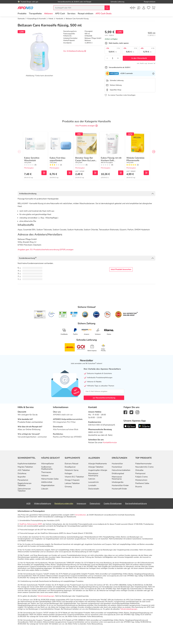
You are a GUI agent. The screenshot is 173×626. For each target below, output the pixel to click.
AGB (28, 503)
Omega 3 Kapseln (72, 480)
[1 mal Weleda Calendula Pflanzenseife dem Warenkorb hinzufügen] (146, 172)
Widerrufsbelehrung (42, 503)
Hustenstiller (117, 463)
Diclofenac (22, 473)
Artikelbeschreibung (27, 193)
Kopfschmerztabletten (27, 463)
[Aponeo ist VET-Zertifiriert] (74, 314)
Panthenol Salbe (142, 483)
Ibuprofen (22, 476)
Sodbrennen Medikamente (46, 468)
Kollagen (68, 473)
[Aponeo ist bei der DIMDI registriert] (63, 314)
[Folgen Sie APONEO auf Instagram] (137, 412)
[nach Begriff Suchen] (107, 7)
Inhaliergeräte (117, 482)
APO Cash (60, 13)
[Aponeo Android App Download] (144, 426)
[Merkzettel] (148, 8)
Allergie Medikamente (97, 463)
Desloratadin (93, 488)
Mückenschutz (141, 480)
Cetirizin (91, 479)
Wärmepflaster (47, 463)
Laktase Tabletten (72, 483)
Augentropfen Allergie (97, 470)
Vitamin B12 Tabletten (74, 476)
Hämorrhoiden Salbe (49, 479)
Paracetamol (23, 480)
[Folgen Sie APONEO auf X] (131, 412)
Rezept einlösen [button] (85, 13)
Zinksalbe (139, 470)
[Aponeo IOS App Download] (130, 426)
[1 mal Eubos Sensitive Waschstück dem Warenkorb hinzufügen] (44, 172)
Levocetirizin (93, 482)
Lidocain (44, 488)
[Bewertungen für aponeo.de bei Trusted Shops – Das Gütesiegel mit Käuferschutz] (39, 314)
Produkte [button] (22, 13)
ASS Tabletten (24, 470)
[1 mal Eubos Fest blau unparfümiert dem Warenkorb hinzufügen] (69, 172)
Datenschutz (95, 503)
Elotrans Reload (71, 463)
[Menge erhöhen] (118, 58)
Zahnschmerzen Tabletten (24, 489)
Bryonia (138, 486)
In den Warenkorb (139, 58)
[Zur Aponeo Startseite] (25, 7)
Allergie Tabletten (95, 467)
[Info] (153, 73)
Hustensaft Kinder (119, 488)
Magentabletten (47, 485)
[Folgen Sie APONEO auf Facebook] (125, 412)
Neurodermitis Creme (144, 467)
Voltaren (44, 475)
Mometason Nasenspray (93, 474)
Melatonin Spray (71, 470)
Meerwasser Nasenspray (117, 477)
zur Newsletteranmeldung (104, 397)
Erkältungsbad (118, 473)
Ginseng (68, 486)
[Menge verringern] (107, 58)
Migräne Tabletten (25, 467)
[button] (48, 13)
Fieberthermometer (143, 463)
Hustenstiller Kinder (120, 485)
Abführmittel (46, 482)
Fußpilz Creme (141, 476)
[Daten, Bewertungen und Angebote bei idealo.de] (96, 314)
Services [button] (71, 13)
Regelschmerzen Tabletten (24, 484)
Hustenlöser (117, 467)
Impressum (81, 503)
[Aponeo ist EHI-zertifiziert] (51, 314)
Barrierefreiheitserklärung (136, 503)
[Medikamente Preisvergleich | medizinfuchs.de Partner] (107, 314)
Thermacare (46, 472)
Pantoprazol (140, 473)
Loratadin (92, 485)
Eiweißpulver (70, 467)
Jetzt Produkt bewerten (121, 269)
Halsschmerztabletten (121, 470)
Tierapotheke (35, 13)
